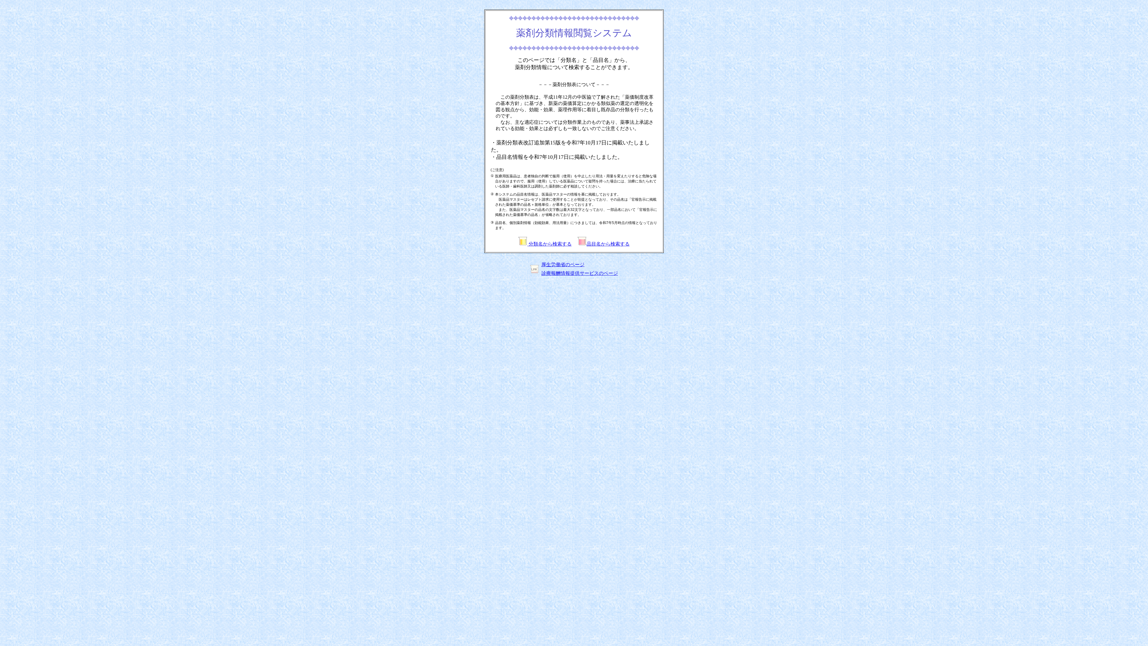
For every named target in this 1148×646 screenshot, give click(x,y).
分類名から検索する (549, 243)
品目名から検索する (608, 243)
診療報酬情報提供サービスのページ (579, 273)
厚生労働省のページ (562, 264)
